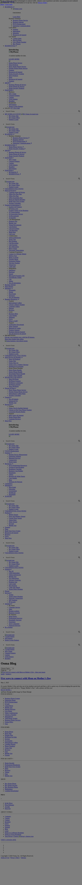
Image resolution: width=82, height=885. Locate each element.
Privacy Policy (42, 3)
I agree (2, 4)
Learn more (8, 4)
